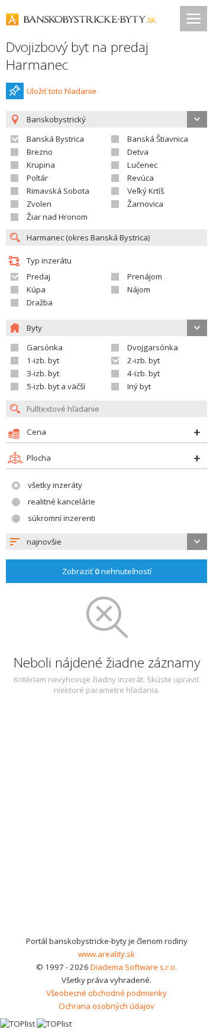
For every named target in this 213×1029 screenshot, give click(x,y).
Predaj (38, 276)
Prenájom (144, 276)
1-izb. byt (43, 360)
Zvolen (39, 203)
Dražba (40, 302)
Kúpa (36, 289)
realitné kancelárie (61, 501)
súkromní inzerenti (61, 518)
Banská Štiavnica (157, 138)
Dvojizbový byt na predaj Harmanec (77, 56)
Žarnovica (145, 203)
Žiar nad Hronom (57, 216)
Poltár (37, 177)
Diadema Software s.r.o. (134, 967)
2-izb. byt (143, 360)
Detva (138, 151)
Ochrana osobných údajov (106, 1006)
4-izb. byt (143, 373)
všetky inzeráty (55, 485)
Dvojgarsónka (152, 347)
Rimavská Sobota (58, 190)
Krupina (41, 164)
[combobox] (106, 541)
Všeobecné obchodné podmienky (106, 993)
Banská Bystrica (55, 138)
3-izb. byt (43, 373)
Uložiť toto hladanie (61, 91)
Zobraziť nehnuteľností (106, 571)
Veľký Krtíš (145, 190)
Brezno (40, 151)
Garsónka (45, 347)
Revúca (140, 177)
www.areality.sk (106, 954)
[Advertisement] (106, 822)
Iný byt (139, 386)
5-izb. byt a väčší (56, 386)
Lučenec (142, 164)
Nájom (138, 289)
